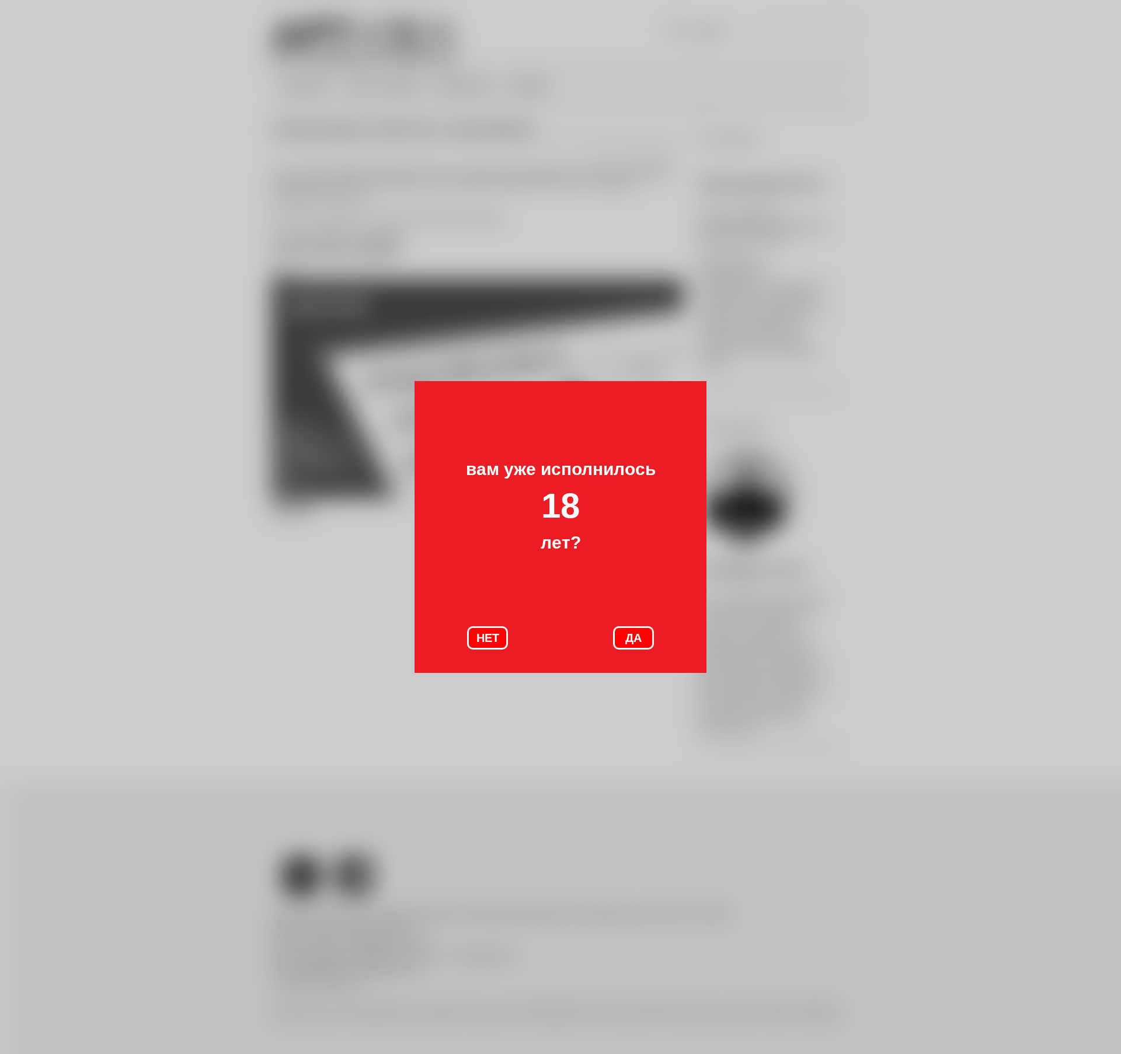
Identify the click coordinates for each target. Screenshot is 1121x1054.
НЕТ (487, 637)
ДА (633, 637)
